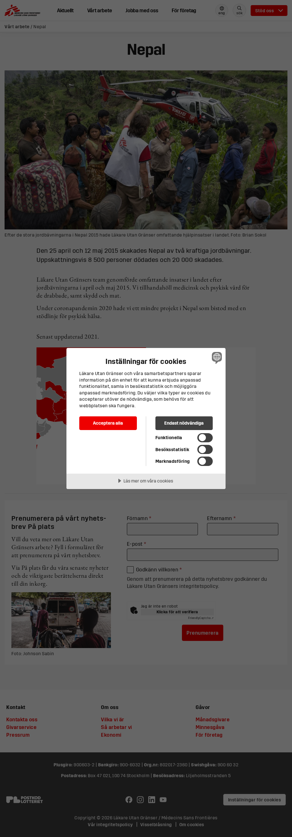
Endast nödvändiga (184, 423)
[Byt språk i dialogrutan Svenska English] (216, 357)
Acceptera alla (108, 423)
